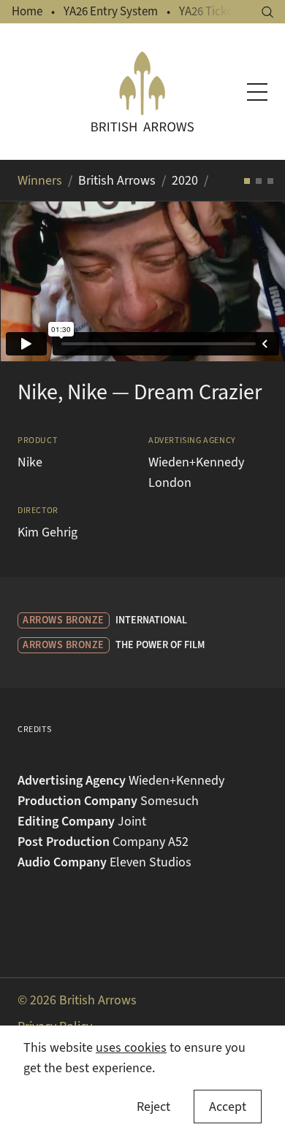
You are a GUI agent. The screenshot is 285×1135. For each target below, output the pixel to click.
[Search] (267, 12)
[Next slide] (255, 281)
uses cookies (131, 1047)
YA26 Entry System (111, 11)
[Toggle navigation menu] (257, 92)
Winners (40, 180)
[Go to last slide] (29, 281)
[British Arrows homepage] (143, 91)
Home (27, 11)
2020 (185, 180)
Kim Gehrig (47, 532)
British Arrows (117, 180)
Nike (30, 462)
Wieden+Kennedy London (196, 472)
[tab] (247, 181)
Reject (153, 1106)
